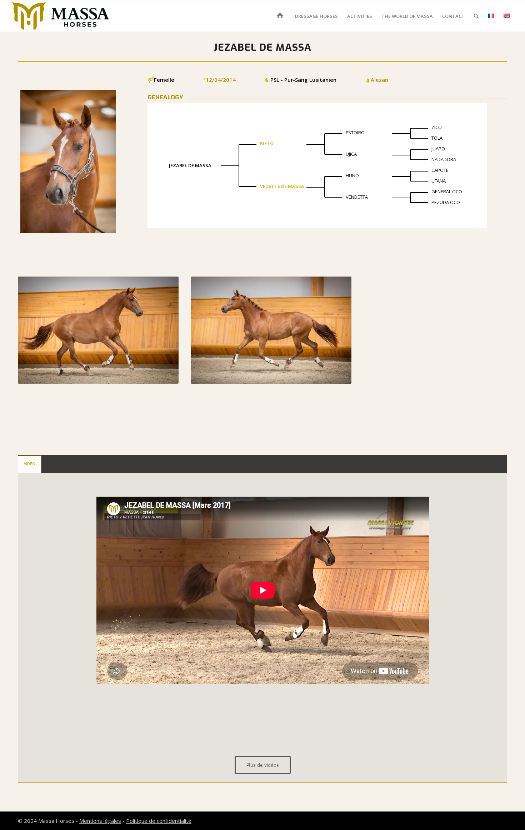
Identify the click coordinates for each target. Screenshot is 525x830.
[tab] (29, 464)
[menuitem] (281, 16)
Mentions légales (100, 820)
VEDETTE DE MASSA (282, 186)
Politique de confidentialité (158, 820)
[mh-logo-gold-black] (60, 16)
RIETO (267, 143)
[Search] (476, 16)
